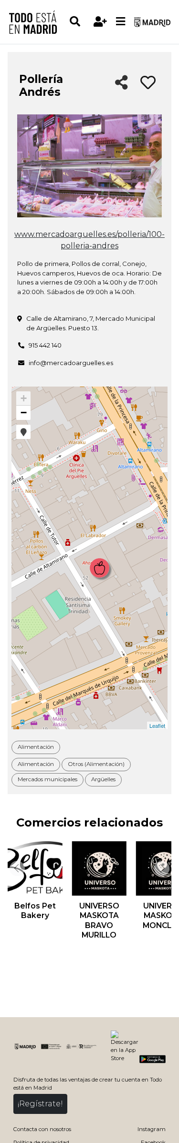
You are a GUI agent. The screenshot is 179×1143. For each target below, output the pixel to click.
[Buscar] (79, 21)
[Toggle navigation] (121, 22)
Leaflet (157, 725)
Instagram (151, 1129)
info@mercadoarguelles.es (71, 363)
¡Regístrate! (40, 1103)
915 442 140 (45, 345)
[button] (23, 432)
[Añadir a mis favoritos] (148, 83)
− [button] (24, 412)
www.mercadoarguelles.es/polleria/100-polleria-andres (89, 240)
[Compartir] (121, 83)
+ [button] (24, 398)
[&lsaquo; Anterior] (16, 868)
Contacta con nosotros (42, 1129)
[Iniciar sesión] (100, 21)
